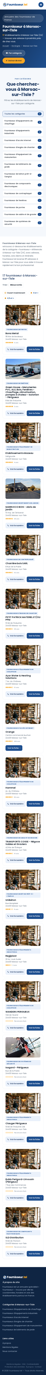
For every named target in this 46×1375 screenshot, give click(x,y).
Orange (9, 731)
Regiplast (10, 955)
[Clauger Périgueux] (23, 1103)
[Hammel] (23, 767)
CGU (24, 1364)
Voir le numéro (17, 349)
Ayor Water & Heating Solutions (18, 677)
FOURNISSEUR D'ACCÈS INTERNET (20, 728)
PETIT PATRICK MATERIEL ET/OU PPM (22, 618)
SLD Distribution (14, 1237)
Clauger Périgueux (16, 1123)
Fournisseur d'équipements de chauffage (22, 1309)
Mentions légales (10, 1347)
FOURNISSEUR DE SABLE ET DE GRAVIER (22, 838)
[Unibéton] (23, 880)
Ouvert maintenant (16, 293)
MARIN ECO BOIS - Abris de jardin (20, 508)
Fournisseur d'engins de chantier (17, 1321)
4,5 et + (10, 298)
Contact (38, 1367)
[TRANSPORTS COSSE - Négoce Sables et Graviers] (23, 823)
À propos (7, 1343)
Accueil (6, 46)
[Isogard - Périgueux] (23, 1047)
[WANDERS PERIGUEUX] (23, 991)
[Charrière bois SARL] (23, 545)
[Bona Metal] (23, 315)
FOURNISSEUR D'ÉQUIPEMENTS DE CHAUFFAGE (20, 670)
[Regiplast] (23, 936)
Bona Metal (12, 333)
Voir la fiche (34, 349)
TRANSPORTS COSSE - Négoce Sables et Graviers (22, 843)
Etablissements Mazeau (19, 453)
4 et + (35, 293)
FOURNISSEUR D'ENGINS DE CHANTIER (22, 613)
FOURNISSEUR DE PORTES (17, 329)
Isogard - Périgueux (17, 1067)
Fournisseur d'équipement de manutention (22, 1325)
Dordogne (16, 46)
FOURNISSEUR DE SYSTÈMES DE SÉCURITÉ (19, 1062)
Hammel (10, 787)
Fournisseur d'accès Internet (16, 1317)
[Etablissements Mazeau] (23, 433)
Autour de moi (15, 60)
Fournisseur (17, 5)
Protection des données (15, 1367)
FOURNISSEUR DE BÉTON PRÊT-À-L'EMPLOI (20, 895)
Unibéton (10, 900)
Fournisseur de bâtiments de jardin (19, 1329)
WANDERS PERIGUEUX (17, 1011)
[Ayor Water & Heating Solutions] (23, 655)
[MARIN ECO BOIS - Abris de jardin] (23, 489)
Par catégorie (15, 53)
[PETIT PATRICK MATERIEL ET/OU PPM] (23, 599)
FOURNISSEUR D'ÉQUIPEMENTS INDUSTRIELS (19, 951)
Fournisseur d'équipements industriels (20, 1313)
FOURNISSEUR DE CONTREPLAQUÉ (20, 559)
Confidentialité (33, 1364)
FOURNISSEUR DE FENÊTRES (17, 383)
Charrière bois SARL (16, 563)
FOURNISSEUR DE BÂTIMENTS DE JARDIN (22, 503)
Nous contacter (10, 1351)
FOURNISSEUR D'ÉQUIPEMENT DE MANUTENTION (19, 448)
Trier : (6, 285)
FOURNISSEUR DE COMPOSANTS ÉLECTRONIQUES (19, 1232)
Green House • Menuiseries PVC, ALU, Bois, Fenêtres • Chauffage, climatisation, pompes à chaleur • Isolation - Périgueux (22, 392)
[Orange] (23, 714)
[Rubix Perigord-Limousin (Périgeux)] (23, 1159)
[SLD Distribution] (23, 1217)
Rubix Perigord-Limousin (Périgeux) (19, 1180)
